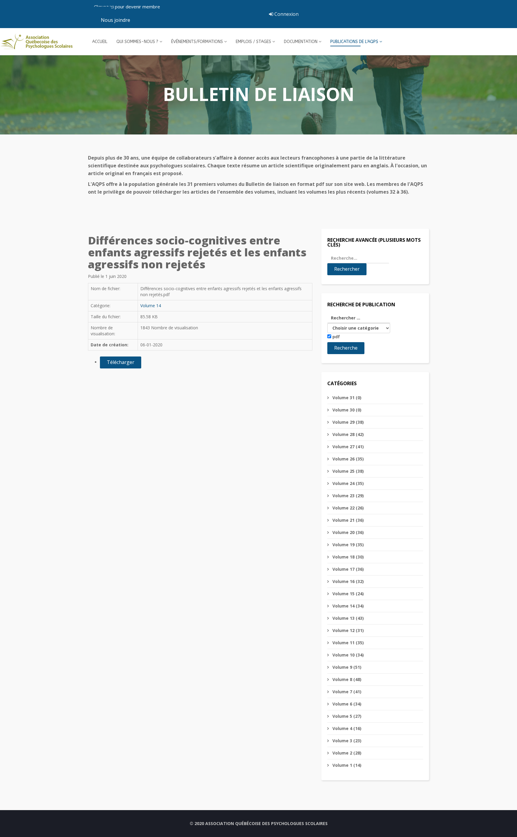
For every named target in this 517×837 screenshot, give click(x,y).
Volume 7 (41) (346, 691)
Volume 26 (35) (347, 459)
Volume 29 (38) (347, 422)
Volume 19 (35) (347, 544)
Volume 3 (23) (346, 740)
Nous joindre (115, 20)
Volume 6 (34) (346, 704)
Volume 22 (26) (347, 508)
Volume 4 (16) (346, 728)
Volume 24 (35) (347, 483)
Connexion (286, 14)
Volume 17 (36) (347, 569)
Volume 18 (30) (347, 557)
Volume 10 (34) (347, 655)
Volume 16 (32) (347, 581)
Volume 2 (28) (346, 753)
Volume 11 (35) (347, 642)
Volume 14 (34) (347, 606)
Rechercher (347, 269)
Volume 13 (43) (347, 618)
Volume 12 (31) (347, 630)
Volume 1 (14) (346, 765)
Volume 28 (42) (347, 434)
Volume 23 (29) (347, 495)
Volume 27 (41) (347, 446)
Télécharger (120, 362)
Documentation (300, 41)
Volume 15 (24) (347, 593)
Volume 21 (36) (347, 520)
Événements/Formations (197, 41)
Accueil (99, 41)
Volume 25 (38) (347, 471)
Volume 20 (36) (347, 532)
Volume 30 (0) (346, 410)
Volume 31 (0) (346, 397)
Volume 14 (150, 305)
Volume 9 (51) (346, 667)
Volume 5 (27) (346, 716)
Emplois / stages (253, 41)
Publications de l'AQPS (354, 41)
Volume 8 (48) (346, 679)
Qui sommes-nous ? (137, 41)
